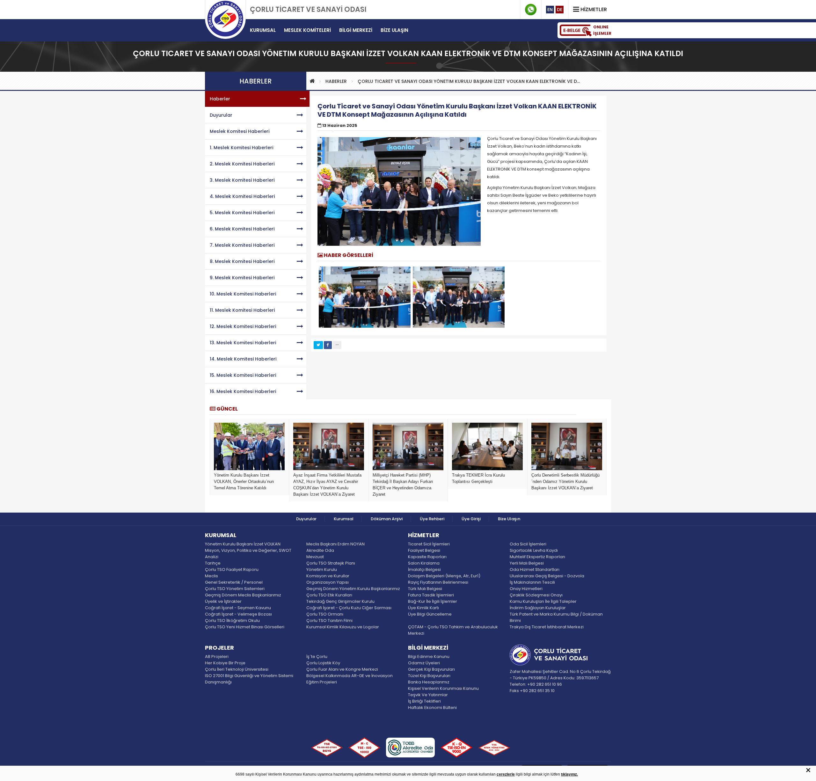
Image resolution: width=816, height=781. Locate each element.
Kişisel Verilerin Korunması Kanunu (443, 688)
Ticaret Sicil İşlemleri (429, 544)
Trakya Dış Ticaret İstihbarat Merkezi (547, 627)
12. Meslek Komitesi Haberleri (243, 326)
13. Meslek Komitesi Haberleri (243, 342)
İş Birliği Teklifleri (424, 701)
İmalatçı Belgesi (424, 569)
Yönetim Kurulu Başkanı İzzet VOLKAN (242, 544)
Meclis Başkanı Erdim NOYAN (335, 544)
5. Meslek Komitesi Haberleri (242, 212)
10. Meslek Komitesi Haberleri (243, 294)
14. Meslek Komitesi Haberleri (243, 359)
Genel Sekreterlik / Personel (234, 582)
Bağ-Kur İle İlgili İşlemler (432, 601)
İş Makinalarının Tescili (532, 582)
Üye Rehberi (432, 519)
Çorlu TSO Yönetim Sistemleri (235, 589)
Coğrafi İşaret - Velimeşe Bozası (238, 614)
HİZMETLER (423, 535)
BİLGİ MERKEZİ (428, 648)
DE (559, 9)
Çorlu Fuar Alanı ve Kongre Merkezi (342, 669)
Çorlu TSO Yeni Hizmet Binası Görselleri (244, 627)
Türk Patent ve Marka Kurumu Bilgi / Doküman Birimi (556, 617)
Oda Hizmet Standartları (534, 569)
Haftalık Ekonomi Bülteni (432, 707)
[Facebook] (328, 345)
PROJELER (219, 648)
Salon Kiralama (424, 563)
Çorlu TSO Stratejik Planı (330, 563)
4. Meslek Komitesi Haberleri (242, 196)
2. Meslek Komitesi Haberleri (242, 164)
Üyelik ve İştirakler (223, 601)
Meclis (211, 576)
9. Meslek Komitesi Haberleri (242, 277)
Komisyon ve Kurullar (327, 576)
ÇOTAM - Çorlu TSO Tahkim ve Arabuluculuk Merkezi (453, 630)
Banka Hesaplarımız (428, 682)
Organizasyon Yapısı (327, 582)
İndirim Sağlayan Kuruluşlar (538, 608)
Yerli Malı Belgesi (527, 563)
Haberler (220, 99)
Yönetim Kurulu (321, 569)
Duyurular (221, 115)
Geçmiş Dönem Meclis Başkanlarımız (243, 595)
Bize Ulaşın (509, 519)
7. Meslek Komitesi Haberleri (242, 245)
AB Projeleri (217, 656)
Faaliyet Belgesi (424, 550)
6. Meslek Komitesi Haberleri (242, 229)
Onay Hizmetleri (526, 589)
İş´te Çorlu (316, 656)
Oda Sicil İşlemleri (528, 544)
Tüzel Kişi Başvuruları (429, 676)
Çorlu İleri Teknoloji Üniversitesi (236, 669)
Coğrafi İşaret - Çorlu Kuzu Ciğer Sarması (348, 608)
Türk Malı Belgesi (425, 589)
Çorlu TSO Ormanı (324, 614)
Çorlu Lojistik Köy (323, 663)
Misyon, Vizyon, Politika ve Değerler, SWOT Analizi (248, 553)
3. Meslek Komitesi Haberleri (242, 180)
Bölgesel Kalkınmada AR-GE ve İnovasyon (349, 676)
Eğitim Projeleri (321, 682)
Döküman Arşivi (387, 519)
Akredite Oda (320, 550)
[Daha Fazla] (337, 345)
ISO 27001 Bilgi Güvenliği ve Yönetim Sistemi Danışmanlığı (249, 679)
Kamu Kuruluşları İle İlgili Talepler (543, 601)
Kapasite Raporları (427, 557)
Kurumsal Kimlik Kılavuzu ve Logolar (342, 627)
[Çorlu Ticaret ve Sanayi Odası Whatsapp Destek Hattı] (530, 9)
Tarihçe (213, 563)
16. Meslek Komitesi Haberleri (243, 391)
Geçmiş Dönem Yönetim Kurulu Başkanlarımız (353, 589)
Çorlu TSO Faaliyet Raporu (232, 569)
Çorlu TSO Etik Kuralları (329, 595)
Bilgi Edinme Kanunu (428, 656)
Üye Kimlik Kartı (423, 608)
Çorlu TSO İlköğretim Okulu (232, 620)
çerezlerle (506, 774)
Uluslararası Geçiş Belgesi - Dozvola (547, 576)
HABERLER (336, 81)
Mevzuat (315, 557)
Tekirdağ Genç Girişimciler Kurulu (340, 601)
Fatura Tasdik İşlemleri (431, 595)
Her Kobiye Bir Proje (225, 663)
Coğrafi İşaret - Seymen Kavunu (238, 608)
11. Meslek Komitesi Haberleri (242, 310)
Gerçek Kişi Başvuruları (431, 669)
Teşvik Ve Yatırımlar (428, 695)
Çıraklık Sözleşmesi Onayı (536, 595)
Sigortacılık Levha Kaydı (534, 550)
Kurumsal (343, 519)
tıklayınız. (569, 774)
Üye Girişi (471, 519)
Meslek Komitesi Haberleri (239, 131)
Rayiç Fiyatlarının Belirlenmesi (438, 582)
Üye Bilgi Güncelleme (430, 614)
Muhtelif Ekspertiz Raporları (537, 557)
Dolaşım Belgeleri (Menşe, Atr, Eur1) (444, 576)
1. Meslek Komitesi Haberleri (241, 147)
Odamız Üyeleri (424, 663)
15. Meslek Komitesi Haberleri (243, 375)
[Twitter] (318, 345)
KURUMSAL (221, 535)
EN (550, 9)
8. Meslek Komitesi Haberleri (242, 261)
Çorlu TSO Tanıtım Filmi (329, 620)
